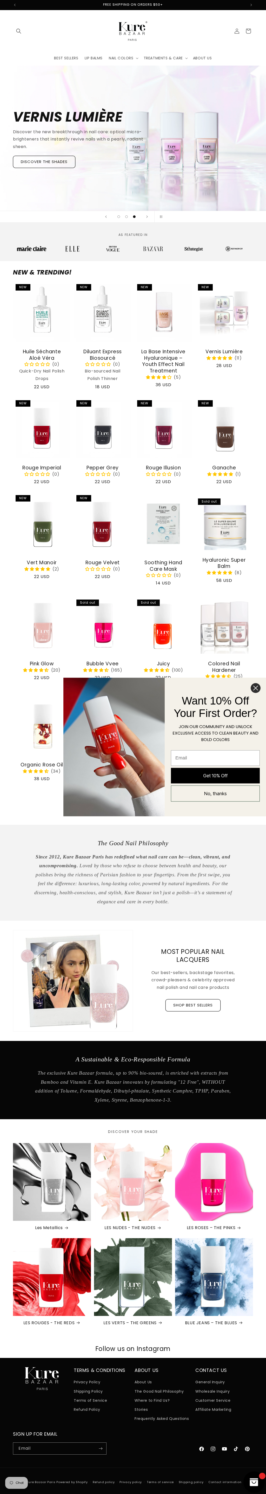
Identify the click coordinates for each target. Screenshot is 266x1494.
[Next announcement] (251, 5)
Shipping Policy (88, 1391)
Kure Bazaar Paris (41, 1482)
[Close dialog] (255, 688)
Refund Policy (87, 1409)
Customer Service (213, 1400)
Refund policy (104, 1482)
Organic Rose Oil (42, 765)
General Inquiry (210, 1382)
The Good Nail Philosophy (159, 1391)
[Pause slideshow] (160, 216)
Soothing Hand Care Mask (163, 566)
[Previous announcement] (15, 5)
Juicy (163, 664)
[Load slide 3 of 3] (134, 217)
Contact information (224, 1482)
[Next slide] (147, 216)
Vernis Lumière (224, 352)
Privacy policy (130, 1482)
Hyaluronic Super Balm (224, 563)
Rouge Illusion (163, 468)
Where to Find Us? (152, 1400)
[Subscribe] (100, 1448)
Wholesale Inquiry (212, 1391)
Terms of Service (90, 1400)
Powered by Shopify (72, 1482)
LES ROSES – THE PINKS (211, 1228)
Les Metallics (49, 1228)
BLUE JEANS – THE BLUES (211, 1323)
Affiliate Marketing (213, 1409)
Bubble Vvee (103, 664)
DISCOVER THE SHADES (44, 162)
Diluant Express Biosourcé (102, 355)
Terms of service (160, 1482)
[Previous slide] (106, 216)
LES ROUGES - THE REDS (49, 1323)
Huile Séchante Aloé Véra (42, 355)
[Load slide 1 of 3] (119, 217)
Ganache (224, 468)
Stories (141, 1409)
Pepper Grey (103, 468)
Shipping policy (191, 1482)
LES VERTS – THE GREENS (129, 1323)
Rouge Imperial (41, 468)
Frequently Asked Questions (162, 1418)
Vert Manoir (42, 563)
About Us (143, 1382)
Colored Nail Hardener (224, 667)
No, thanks (215, 793)
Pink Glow (42, 664)
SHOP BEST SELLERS (193, 1005)
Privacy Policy (87, 1382)
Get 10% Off (215, 775)
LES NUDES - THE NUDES (130, 1228)
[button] (18, 31)
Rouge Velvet (102, 563)
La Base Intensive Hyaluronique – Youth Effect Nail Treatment (163, 361)
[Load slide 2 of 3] (126, 217)
